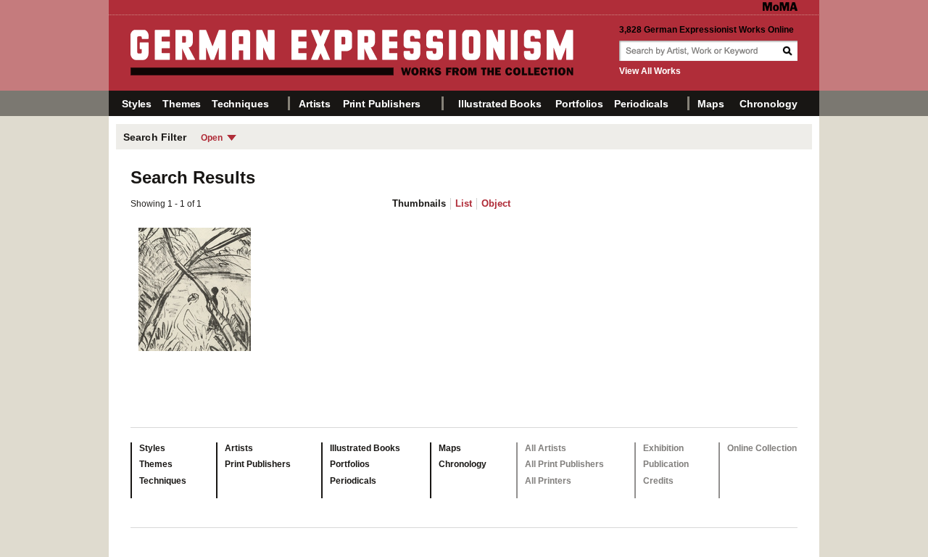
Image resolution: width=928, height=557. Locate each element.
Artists (315, 104)
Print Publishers (381, 104)
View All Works (650, 71)
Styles (137, 104)
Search (789, 51)
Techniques (240, 104)
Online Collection (762, 448)
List (463, 203)
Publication (666, 464)
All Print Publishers (564, 464)
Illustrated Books (500, 104)
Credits (658, 481)
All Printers (548, 481)
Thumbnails (419, 203)
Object (495, 203)
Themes (181, 104)
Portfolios (579, 104)
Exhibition (663, 448)
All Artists (545, 448)
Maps (710, 104)
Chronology (769, 104)
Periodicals (641, 104)
